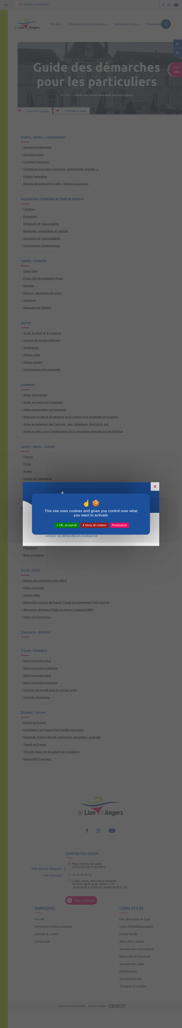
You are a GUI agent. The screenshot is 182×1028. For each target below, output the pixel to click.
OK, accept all (67, 525)
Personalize (119, 525)
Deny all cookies (95, 525)
